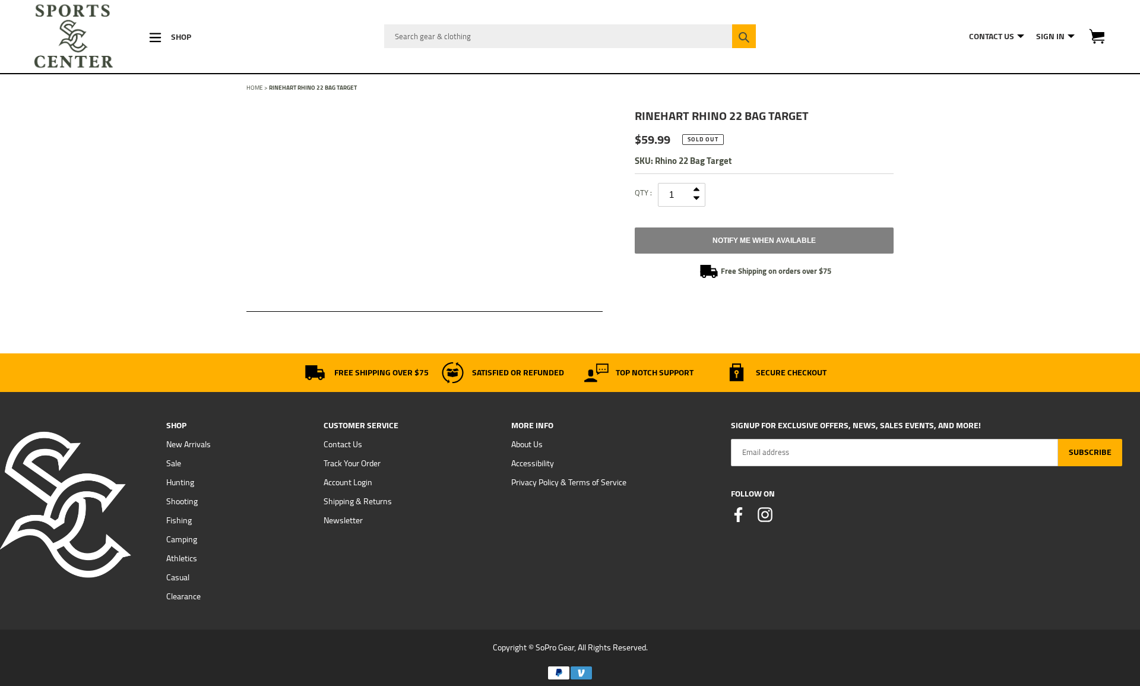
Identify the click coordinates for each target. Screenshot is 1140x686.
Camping (181, 539)
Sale (173, 463)
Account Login (348, 482)
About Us (527, 444)
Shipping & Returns (358, 501)
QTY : (643, 192)
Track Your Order (352, 463)
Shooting (182, 501)
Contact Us (343, 444)
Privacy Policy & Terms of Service (568, 482)
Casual (177, 577)
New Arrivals (188, 444)
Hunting (180, 482)
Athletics (181, 558)
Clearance (183, 596)
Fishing (179, 520)
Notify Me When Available (764, 240)
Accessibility (532, 463)
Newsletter (343, 520)
